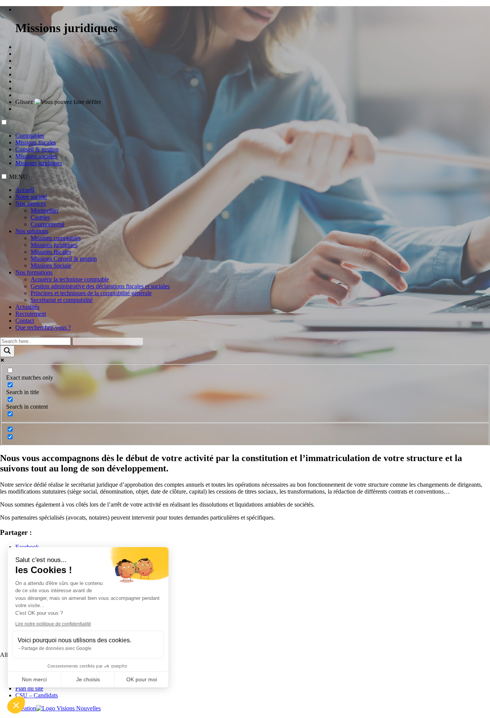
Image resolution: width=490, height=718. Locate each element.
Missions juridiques (38, 163)
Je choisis (88, 679)
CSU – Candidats (36, 695)
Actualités (27, 307)
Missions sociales (36, 156)
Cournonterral (47, 224)
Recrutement (30, 313)
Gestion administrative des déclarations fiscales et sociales (100, 286)
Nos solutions (31, 231)
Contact (24, 320)
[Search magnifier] (7, 351)
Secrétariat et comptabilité (62, 300)
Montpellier (45, 210)
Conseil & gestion (37, 149)
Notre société (31, 196)
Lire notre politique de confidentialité (53, 624)
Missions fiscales (35, 142)
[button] (16, 705)
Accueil (24, 190)
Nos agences (30, 203)
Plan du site (29, 688)
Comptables (29, 135)
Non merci (34, 679)
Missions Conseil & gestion (64, 258)
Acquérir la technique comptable (70, 279)
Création (25, 708)
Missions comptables (56, 238)
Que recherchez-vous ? (43, 327)
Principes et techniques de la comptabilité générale (91, 293)
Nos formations (33, 272)
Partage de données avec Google (56, 648)
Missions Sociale (51, 265)
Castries (40, 217)
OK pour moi (141, 679)
